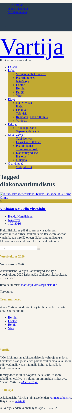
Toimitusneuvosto (27, 149)
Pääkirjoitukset (25, 77)
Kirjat (19, 106)
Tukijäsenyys (24, 138)
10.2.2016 (14, 223)
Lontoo (20, 84)
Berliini (20, 88)
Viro (19, 95)
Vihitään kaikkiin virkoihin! (23, 209)
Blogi (11, 99)
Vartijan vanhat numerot (31, 74)
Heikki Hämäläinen (20, 216)
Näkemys (14, 220)
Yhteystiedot (24, 167)
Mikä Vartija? (16, 135)
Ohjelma (21, 160)
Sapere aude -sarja (27, 131)
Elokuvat (21, 110)
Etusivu (13, 67)
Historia (21, 156)
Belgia (20, 92)
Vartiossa (21, 120)
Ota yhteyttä (15, 163)
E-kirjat (12, 124)
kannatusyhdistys (60, 397)
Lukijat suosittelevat (28, 142)
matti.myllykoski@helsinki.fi (39, 285)
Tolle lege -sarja (26, 127)
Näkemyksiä (24, 102)
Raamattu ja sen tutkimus (32, 117)
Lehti (11, 70)
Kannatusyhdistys (27, 153)
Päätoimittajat (24, 145)
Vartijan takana (17, 12)
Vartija (32, 46)
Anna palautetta (18, 8)
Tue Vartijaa (15, 5)
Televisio (21, 113)
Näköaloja (22, 81)
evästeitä (20, 401)
